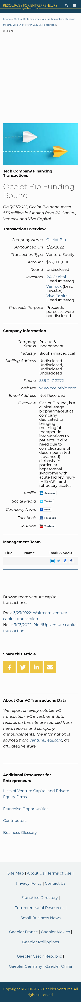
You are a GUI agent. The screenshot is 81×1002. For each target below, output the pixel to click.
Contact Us (55, 883)
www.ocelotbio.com (57, 388)
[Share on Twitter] (23, 667)
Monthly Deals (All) (13, 25)
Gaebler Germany (25, 966)
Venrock (54, 286)
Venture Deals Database (26, 19)
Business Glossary (20, 832)
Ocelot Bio (56, 240)
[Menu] (74, 6)
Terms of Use (59, 873)
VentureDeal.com (45, 740)
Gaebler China (58, 966)
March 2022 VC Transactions (40, 25)
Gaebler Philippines (40, 942)
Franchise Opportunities (25, 809)
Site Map (15, 873)
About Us (35, 873)
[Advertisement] (40, 79)
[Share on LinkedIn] (36, 667)
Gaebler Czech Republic (39, 956)
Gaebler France (23, 932)
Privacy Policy (29, 883)
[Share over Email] (50, 667)
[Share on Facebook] (9, 667)
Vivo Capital (57, 296)
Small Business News (41, 918)
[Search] (66, 6)
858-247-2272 (51, 381)
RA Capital (56, 277)
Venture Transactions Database (58, 19)
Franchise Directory (39, 897)
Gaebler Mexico (55, 932)
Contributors (15, 820)
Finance (7, 19)
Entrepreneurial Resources (39, 908)
